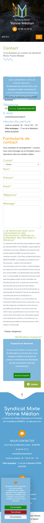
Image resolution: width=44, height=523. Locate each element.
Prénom (8, 178)
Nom (6, 169)
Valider (34, 384)
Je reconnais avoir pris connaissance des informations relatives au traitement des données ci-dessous (19, 235)
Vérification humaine (28, 337)
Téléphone (9, 195)
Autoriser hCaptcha (22, 375)
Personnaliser (15, 517)
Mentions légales (31, 519)
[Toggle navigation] (39, 37)
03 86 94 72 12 (22, 449)
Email (6, 186)
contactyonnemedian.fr (22, 454)
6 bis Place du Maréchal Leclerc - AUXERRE (22, 445)
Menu (5, 37)
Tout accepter (15, 507)
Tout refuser (16, 512)
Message (8, 204)
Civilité (7, 161)
